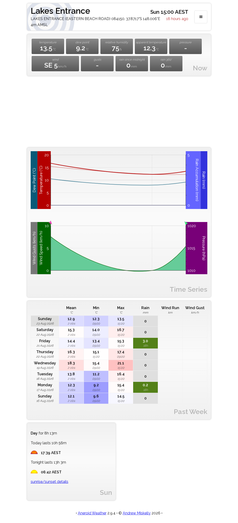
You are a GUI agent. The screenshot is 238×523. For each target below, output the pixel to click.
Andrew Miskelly (137, 513)
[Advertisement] (119, 111)
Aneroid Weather (92, 513)
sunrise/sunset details (49, 481)
